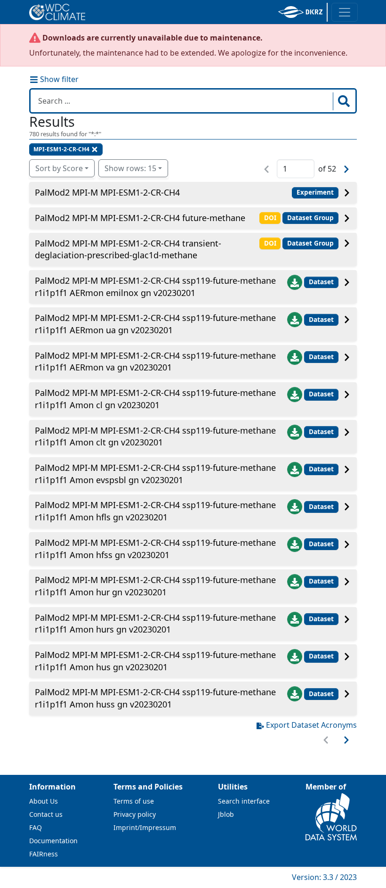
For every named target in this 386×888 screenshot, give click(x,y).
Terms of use (133, 801)
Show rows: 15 (130, 168)
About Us (43, 801)
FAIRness (43, 853)
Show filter (58, 79)
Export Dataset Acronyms (311, 725)
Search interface (244, 801)
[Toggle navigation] (344, 12)
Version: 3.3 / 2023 (324, 877)
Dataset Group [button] (310, 218)
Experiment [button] (315, 192)
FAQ (35, 827)
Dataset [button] (321, 282)
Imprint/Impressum (144, 827)
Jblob (226, 814)
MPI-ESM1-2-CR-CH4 (61, 149)
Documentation (53, 840)
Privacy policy (134, 814)
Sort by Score (59, 168)
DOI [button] (270, 218)
